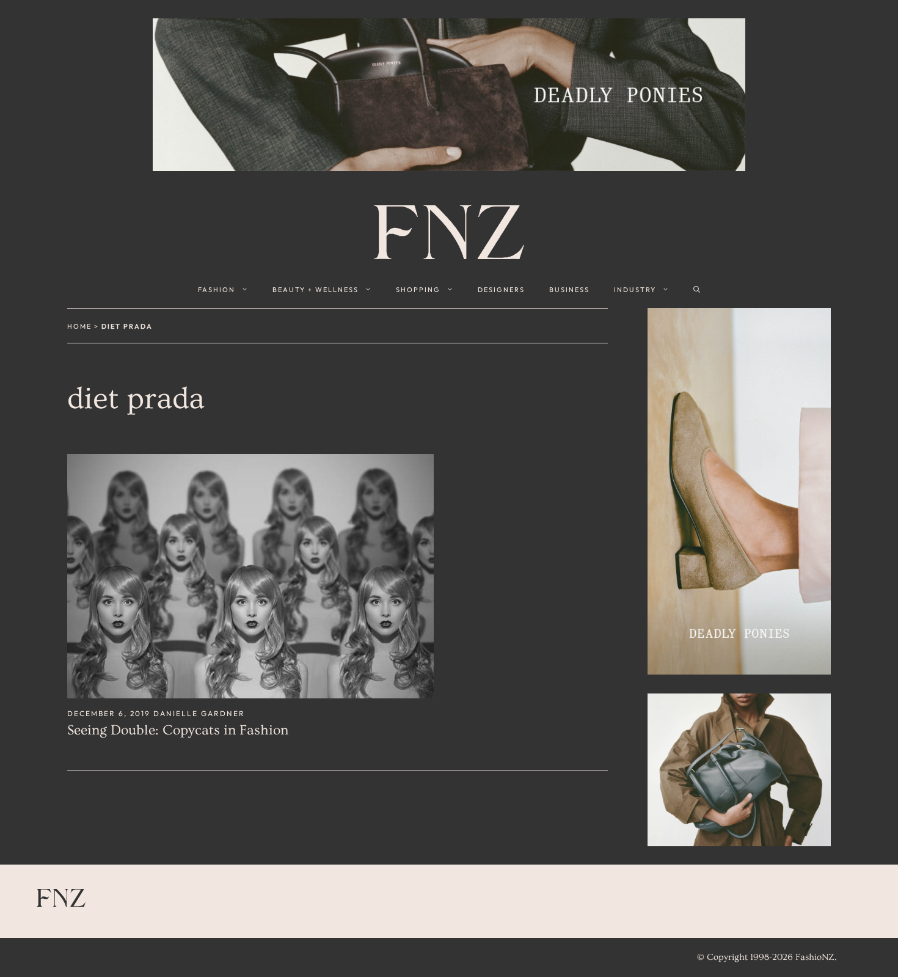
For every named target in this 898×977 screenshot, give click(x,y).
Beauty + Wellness (315, 289)
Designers (501, 289)
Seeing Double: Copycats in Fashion (177, 730)
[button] (696, 289)
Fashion (216, 289)
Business (569, 289)
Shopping (418, 289)
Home (79, 326)
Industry (635, 289)
